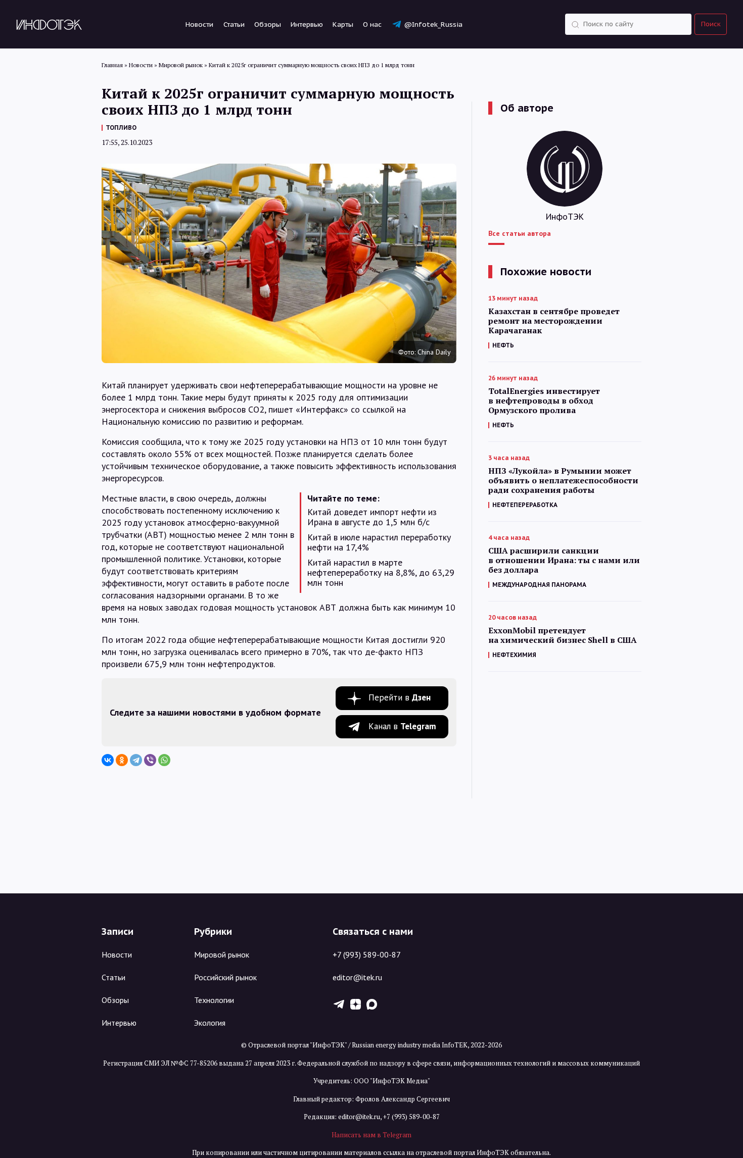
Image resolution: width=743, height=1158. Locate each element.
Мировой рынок (221, 954)
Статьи (234, 24)
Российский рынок (225, 977)
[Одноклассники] (122, 760)
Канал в (402, 726)
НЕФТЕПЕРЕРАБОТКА (525, 505)
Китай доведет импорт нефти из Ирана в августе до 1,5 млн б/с (372, 517)
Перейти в (399, 697)
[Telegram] (136, 760)
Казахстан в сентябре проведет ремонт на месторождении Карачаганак (554, 321)
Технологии (214, 1000)
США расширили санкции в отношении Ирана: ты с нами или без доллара (564, 560)
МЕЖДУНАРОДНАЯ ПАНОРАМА (539, 584)
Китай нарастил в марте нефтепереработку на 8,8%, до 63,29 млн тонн (380, 573)
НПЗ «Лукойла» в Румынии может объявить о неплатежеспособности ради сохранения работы (563, 480)
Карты (343, 24)
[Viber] (150, 760)
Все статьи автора (519, 233)
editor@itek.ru (357, 977)
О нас (372, 24)
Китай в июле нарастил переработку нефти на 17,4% (379, 542)
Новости (199, 24)
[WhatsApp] (164, 760)
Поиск (711, 24)
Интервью (307, 24)
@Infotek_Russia (433, 24)
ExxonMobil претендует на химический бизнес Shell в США (562, 635)
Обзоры (267, 24)
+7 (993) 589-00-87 (367, 954)
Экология (209, 1023)
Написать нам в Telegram (371, 1134)
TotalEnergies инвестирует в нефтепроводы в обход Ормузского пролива (544, 400)
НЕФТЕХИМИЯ (514, 655)
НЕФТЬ (503, 345)
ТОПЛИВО (121, 127)
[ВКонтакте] (108, 760)
